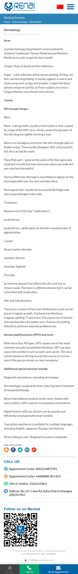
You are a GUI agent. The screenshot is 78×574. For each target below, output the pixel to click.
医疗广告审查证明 (48, 554)
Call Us (29, 571)
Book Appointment (58, 571)
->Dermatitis (34, 21)
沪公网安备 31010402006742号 (40, 560)
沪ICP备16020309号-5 (31, 554)
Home (7, 21)
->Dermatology (19, 21)
